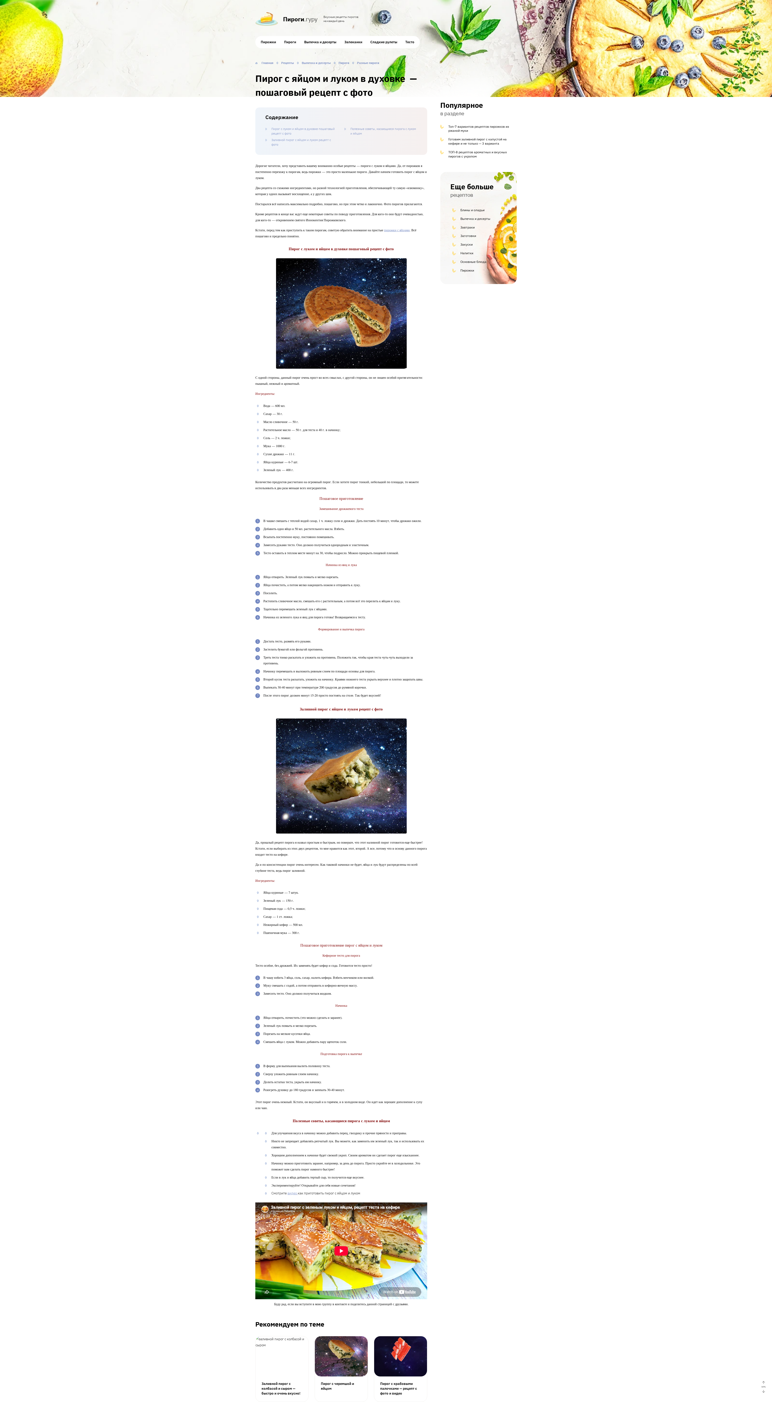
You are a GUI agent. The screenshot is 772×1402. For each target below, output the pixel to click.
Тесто (409, 42)
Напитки (466, 253)
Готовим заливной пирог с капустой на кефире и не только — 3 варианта (477, 141)
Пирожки (268, 42)
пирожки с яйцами (397, 230)
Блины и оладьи (472, 210)
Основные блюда (473, 262)
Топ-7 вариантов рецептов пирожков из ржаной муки (478, 129)
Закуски (466, 244)
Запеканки (353, 42)
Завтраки (467, 227)
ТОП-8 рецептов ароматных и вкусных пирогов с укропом (477, 154)
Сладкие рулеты (383, 42)
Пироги (290, 42)
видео (292, 1193)
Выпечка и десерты (320, 42)
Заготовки (468, 236)
